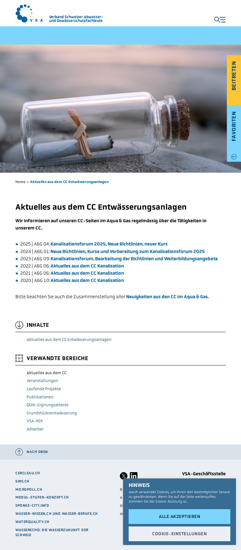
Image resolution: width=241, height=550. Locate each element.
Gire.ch (22, 481)
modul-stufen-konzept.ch (42, 497)
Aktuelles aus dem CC (47, 372)
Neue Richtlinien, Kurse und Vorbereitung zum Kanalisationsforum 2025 (128, 251)
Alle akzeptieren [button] (179, 516)
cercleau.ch (27, 473)
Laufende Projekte (44, 388)
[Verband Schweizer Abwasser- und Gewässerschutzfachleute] (32, 13)
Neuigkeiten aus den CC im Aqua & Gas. (167, 296)
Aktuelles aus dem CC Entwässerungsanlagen (69, 339)
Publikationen (40, 397)
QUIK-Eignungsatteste (47, 404)
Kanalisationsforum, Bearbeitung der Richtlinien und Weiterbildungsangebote (134, 259)
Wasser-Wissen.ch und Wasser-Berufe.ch (56, 513)
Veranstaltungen (42, 380)
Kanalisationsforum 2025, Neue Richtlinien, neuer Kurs (109, 244)
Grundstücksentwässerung (52, 413)
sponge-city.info (32, 505)
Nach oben (37, 452)
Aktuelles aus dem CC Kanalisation (87, 266)
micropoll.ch (28, 489)
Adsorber (35, 429)
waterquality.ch (32, 522)
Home (20, 182)
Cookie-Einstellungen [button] (179, 534)
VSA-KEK (35, 420)
